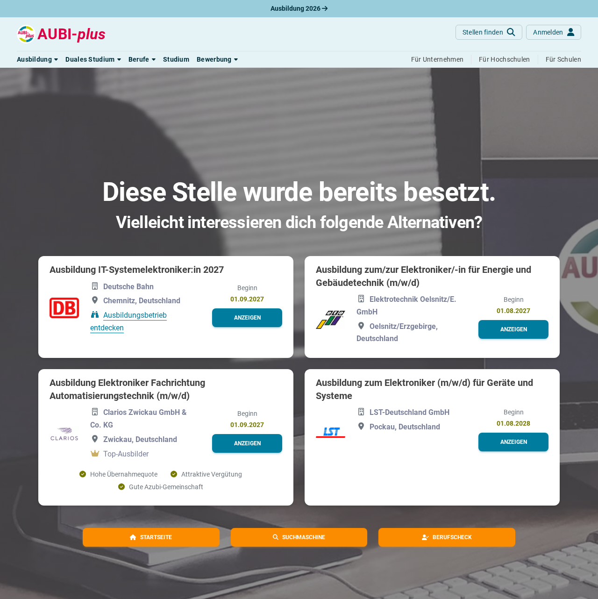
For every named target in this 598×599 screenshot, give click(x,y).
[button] (37, 59)
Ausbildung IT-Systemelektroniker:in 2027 (137, 269)
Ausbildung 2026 (296, 8)
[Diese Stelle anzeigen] (64, 308)
